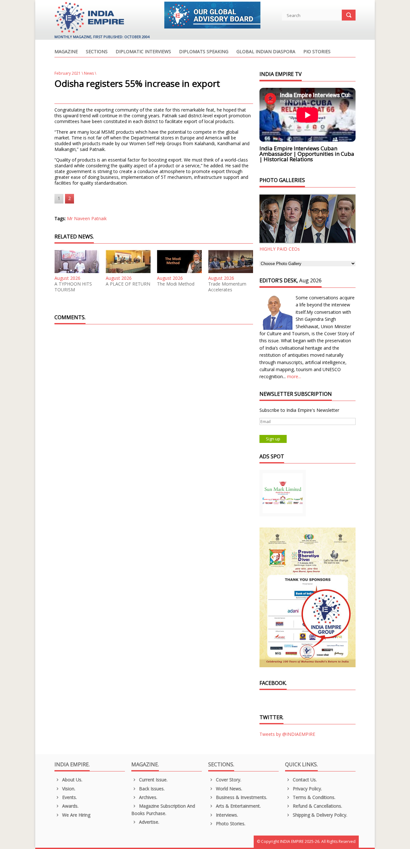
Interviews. (226, 815)
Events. (69, 797)
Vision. (68, 789)
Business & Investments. (241, 797)
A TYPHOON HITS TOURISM (73, 287)
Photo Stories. (230, 823)
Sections (97, 51)
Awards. (69, 806)
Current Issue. (153, 780)
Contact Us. (304, 780)
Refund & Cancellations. (316, 806)
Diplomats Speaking (203, 51)
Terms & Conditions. (313, 797)
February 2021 (67, 73)
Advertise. (148, 822)
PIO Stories (317, 51)
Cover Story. (228, 780)
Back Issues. (151, 789)
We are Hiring (75, 815)
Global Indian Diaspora (265, 51)
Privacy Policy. (306, 789)
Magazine (66, 51)
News (89, 73)
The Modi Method (175, 284)
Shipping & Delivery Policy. (319, 815)
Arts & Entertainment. (238, 806)
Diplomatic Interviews (143, 51)
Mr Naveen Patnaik (87, 218)
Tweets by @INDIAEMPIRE (287, 734)
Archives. (147, 797)
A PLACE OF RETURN (128, 284)
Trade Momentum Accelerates (227, 287)
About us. (71, 780)
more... (294, 376)
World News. (228, 789)
